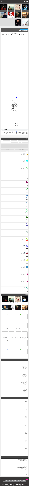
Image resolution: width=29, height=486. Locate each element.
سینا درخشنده (26, 424)
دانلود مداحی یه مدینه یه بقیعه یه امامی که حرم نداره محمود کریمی (21, 461)
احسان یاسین (26, 400)
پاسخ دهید (27, 178)
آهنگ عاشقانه (24, 480)
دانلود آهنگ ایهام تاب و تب (24, 384)
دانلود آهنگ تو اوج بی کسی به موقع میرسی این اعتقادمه (22, 467)
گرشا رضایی (26, 434)
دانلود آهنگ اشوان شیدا (25, 383)
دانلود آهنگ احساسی (14, 480)
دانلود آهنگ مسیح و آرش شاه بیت (24, 368)
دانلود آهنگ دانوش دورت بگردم (24, 28)
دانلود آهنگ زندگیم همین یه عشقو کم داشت (23, 474)
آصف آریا (26, 403)
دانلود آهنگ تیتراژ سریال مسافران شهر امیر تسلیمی (22, 459)
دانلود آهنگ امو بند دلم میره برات (24, 375)
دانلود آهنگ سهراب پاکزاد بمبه (24, 390)
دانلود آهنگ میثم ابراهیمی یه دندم (24, 391)
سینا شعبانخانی (26, 425)
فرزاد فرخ (26, 432)
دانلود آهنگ (23, 30)
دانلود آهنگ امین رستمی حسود (24, 366)
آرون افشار (26, 401)
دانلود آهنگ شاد (12, 485)
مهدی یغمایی (26, 449)
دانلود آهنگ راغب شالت (25, 376)
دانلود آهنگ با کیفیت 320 (14, 125)
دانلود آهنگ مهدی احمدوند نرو (24, 392)
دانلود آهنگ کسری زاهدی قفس (24, 367)
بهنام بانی (26, 409)
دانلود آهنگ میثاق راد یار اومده (24, 381)
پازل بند (26, 410)
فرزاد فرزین (26, 433)
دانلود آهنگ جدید (8, 480)
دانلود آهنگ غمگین (16, 485)
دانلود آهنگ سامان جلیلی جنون (24, 373)
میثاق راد (26, 450)
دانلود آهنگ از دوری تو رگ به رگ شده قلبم (23, 469)
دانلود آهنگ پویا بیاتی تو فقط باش (24, 468)
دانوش (14, 33)
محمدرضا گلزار (26, 440)
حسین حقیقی (26, 416)
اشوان (26, 402)
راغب (26, 418)
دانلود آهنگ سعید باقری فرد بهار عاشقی (23, 460)
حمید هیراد (26, 417)
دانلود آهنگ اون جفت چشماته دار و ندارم (23, 466)
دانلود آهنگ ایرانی (9, 485)
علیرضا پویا (26, 426)
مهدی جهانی (26, 448)
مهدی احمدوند (26, 447)
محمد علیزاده (26, 441)
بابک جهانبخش (26, 408)
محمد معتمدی (26, 442)
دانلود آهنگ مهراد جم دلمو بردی (24, 382)
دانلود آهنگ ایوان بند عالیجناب (24, 389)
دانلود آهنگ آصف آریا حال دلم (24, 374)
